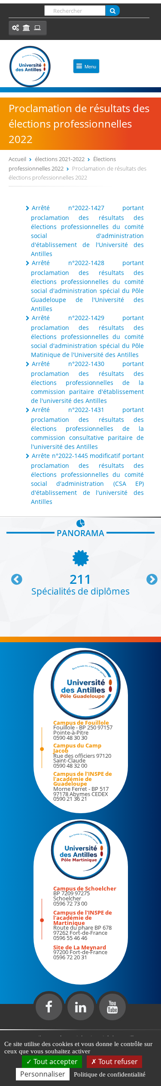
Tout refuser (117, 1061)
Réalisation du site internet (28, 1028)
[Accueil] (30, 66)
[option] (80, 572)
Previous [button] (13, 576)
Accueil (17, 159)
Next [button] (148, 576)
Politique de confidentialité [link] (110, 1074)
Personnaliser (42, 1074)
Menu (90, 66)
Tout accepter (55, 1061)
